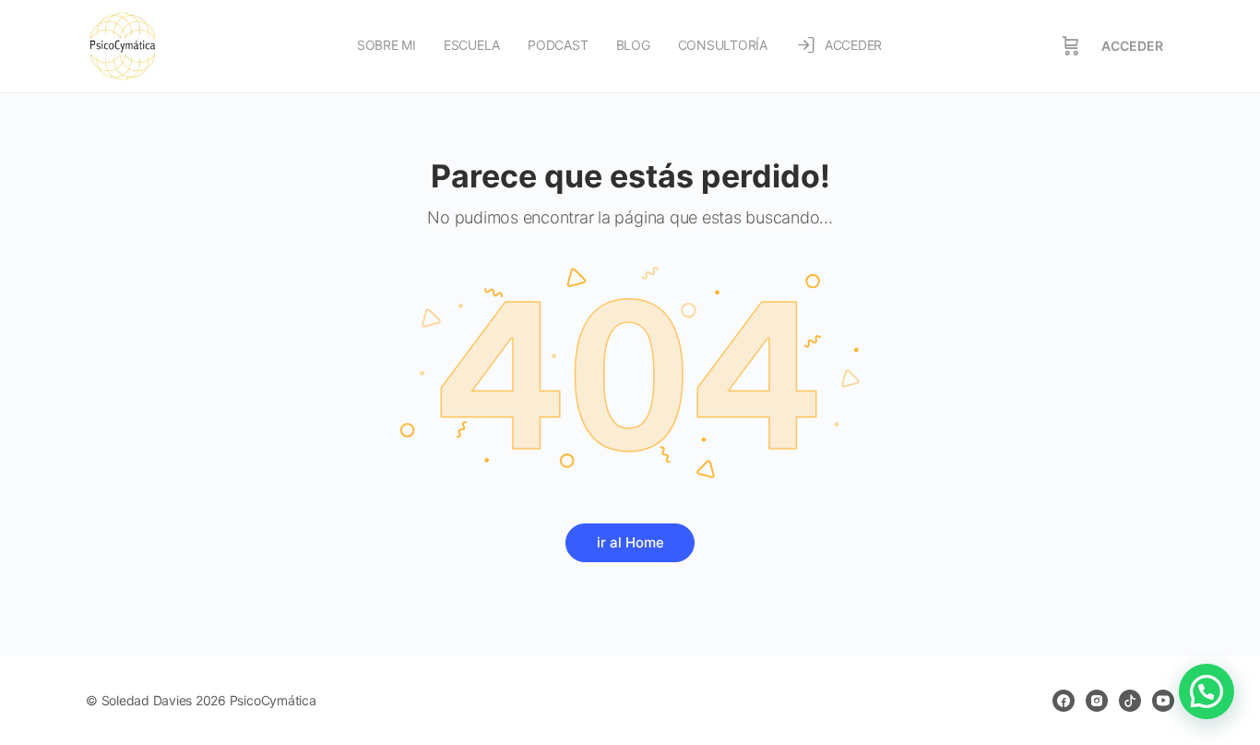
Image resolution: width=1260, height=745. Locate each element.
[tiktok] (1130, 701)
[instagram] (1097, 701)
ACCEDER (1132, 46)
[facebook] (1063, 701)
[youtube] (1163, 701)
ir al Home (630, 542)
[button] (1206, 691)
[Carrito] (1071, 46)
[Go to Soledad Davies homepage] (123, 44)
